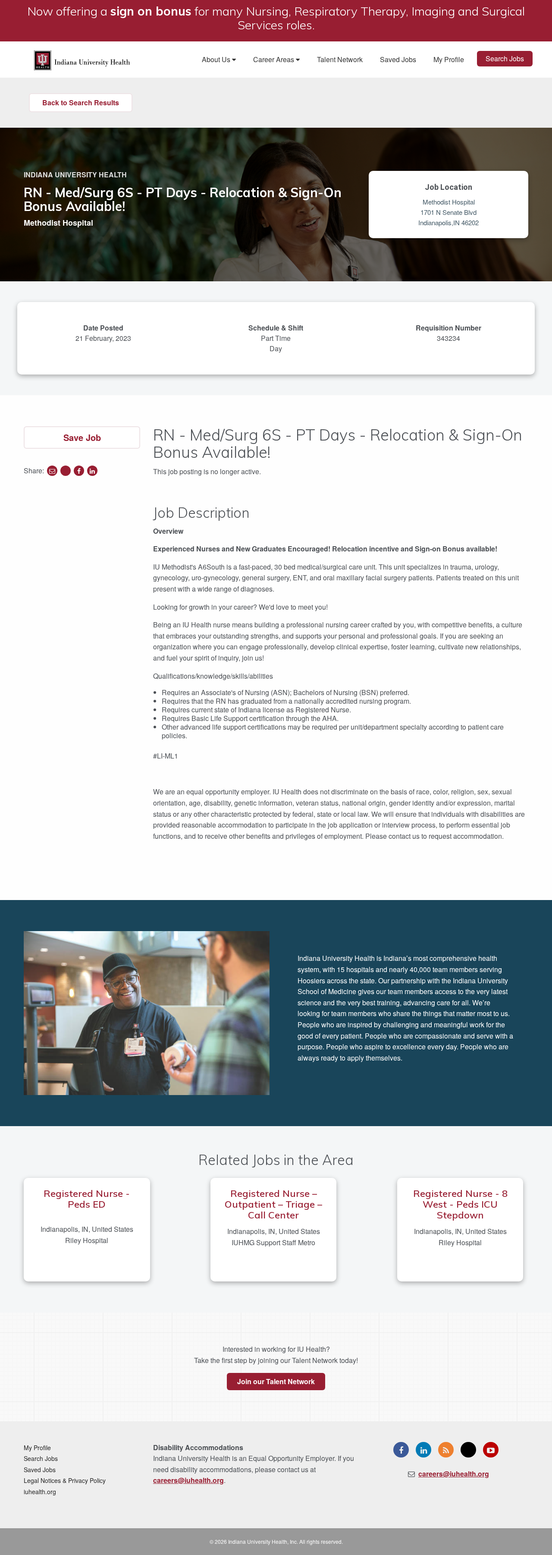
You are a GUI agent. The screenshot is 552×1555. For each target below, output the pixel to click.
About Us (217, 59)
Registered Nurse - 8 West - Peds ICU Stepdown (460, 1204)
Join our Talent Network (276, 1381)
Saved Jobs (398, 59)
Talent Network (340, 59)
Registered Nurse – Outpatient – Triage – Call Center (273, 1204)
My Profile (448, 59)
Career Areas (274, 59)
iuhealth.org (40, 1491)
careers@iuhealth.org (188, 1480)
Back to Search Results (80, 102)
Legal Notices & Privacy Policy (65, 1480)
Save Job (82, 437)
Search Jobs (505, 58)
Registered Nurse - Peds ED (87, 1198)
